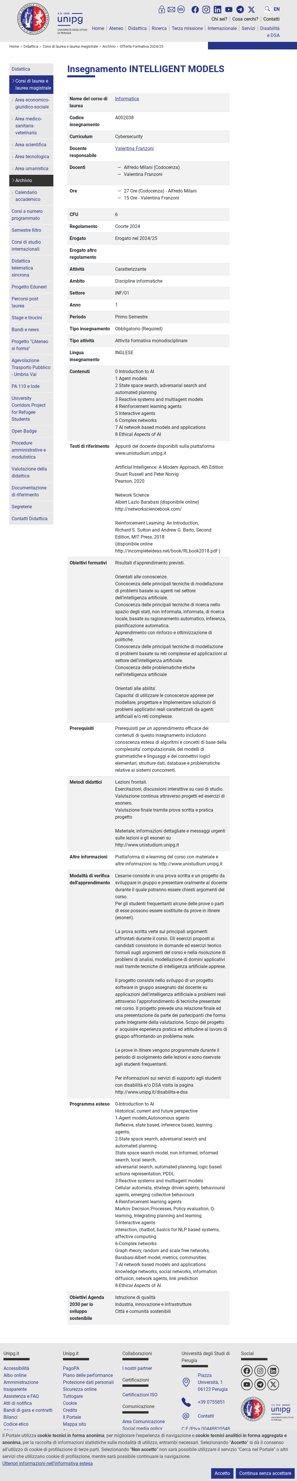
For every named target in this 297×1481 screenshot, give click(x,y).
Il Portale (72, 1417)
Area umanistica (31, 168)
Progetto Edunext (29, 287)
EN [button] (277, 9)
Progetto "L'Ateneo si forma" (30, 345)
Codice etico (15, 1424)
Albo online (14, 1375)
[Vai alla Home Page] (52, 18)
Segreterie (22, 506)
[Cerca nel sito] (267, 9)
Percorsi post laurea (25, 302)
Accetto (222, 1473)
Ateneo (116, 28)
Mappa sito (74, 1424)
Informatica (127, 98)
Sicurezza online (80, 1389)
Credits (70, 1410)
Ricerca (159, 28)
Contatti (271, 19)
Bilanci (10, 1417)
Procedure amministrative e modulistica (29, 450)
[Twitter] (251, 9)
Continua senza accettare (265, 1473)
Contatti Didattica (30, 518)
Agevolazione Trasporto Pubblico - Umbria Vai (31, 367)
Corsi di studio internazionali (26, 245)
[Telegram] (240, 9)
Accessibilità (16, 1368)
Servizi (248, 28)
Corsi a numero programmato (27, 214)
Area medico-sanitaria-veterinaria (28, 126)
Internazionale (222, 28)
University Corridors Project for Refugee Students (29, 408)
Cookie (70, 1403)
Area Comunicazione (143, 1421)
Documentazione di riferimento (29, 491)
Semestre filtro (26, 230)
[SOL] (181, 9)
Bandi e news (25, 329)
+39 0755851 (211, 1402)
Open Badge (24, 431)
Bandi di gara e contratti (27, 1410)
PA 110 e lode (25, 386)
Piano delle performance (88, 1375)
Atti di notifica (17, 1403)
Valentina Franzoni (134, 148)
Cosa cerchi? (245, 19)
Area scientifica (30, 144)
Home (98, 28)
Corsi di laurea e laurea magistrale (33, 84)
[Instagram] (206, 9)
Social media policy (142, 1428)
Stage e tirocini (27, 317)
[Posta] (171, 9)
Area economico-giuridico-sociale (32, 103)
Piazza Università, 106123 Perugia (213, 1382)
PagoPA (71, 1368)
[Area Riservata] (162, 9)
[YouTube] (229, 9)
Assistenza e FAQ (21, 1396)
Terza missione (187, 28)
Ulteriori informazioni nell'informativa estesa (47, 1463)
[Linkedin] (217, 9)
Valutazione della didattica (29, 472)
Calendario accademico (27, 196)
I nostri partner (137, 1368)
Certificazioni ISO (139, 1395)
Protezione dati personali (88, 1382)
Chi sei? (219, 19)
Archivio (23, 180)
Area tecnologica (32, 156)
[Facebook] (195, 9)
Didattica (137, 28)
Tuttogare (73, 1396)
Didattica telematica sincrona (22, 268)
